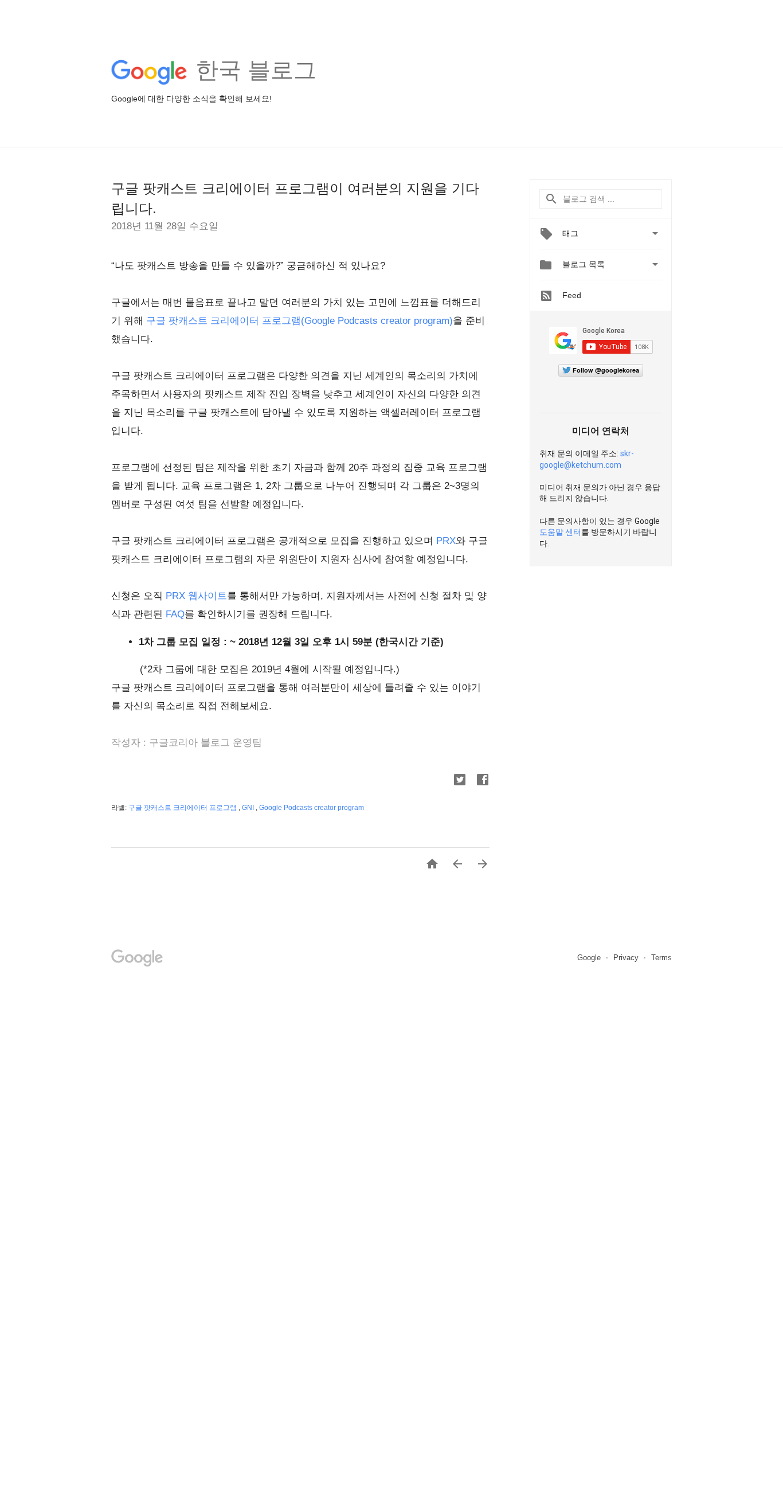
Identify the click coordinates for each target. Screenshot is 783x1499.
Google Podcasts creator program (311, 808)
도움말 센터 (560, 532)
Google (590, 957)
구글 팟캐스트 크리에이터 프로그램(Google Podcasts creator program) (299, 320)
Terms (661, 957)
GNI (249, 808)
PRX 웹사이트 (196, 595)
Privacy (627, 957)
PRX (446, 540)
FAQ (175, 614)
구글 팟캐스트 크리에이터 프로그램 (183, 808)
